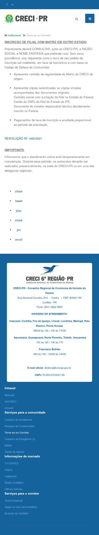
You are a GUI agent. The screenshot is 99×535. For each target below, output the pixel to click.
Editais (8, 445)
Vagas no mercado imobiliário (21, 507)
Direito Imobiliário (14, 482)
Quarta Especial (14, 500)
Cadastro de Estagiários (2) (20, 439)
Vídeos (8, 469)
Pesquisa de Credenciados (20, 426)
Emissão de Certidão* (17, 513)
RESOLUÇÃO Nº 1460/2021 (23, 138)
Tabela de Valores (14, 451)
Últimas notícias (13, 489)
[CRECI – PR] (26, 18)
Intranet (9, 408)
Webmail (9, 395)
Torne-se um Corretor (17, 432)
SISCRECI (10, 401)
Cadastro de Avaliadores (18, 419)
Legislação (11, 476)
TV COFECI (11, 463)
